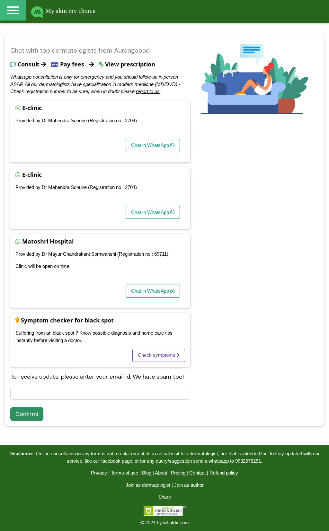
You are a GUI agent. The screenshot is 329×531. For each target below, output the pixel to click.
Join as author (189, 485)
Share (164, 497)
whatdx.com (176, 522)
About (161, 472)
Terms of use (124, 472)
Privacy (99, 472)
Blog (146, 472)
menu (13, 10)
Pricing (178, 472)
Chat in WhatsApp (150, 145)
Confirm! (26, 414)
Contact (197, 472)
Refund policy (223, 472)
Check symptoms (157, 355)
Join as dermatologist (148, 485)
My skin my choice (69, 10)
